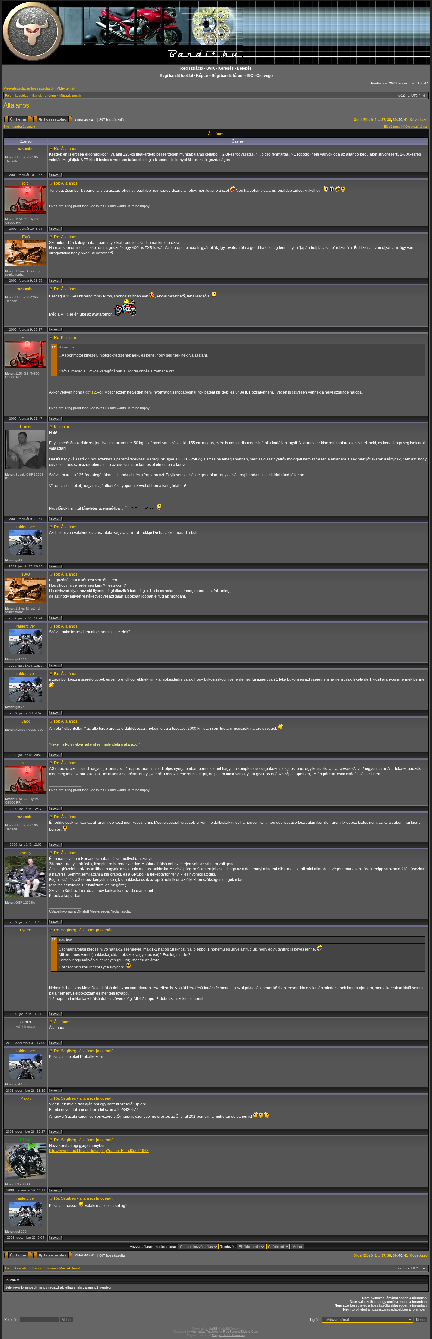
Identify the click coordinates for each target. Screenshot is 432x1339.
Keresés (226, 68)
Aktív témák (66, 88)
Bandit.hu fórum (44, 95)
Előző (368, 120)
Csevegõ (264, 75)
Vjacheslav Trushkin (204, 1331)
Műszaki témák (70, 95)
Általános (16, 105)
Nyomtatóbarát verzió (19, 126)
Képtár (202, 75)
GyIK (210, 68)
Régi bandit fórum (228, 75)
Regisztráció (191, 68)
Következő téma (415, 126)
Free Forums (231, 1331)
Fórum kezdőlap (16, 95)
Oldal (358, 120)
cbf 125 (91, 392)
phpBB (213, 1328)
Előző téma (392, 126)
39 (395, 120)
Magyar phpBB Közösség (228, 1335)
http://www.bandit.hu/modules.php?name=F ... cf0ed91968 (99, 1150)
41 (406, 120)
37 (383, 120)
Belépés (244, 68)
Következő (419, 120)
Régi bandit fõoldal (176, 75)
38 (389, 120)
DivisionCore (249, 1331)
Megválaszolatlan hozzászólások (28, 88)
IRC (250, 75)
